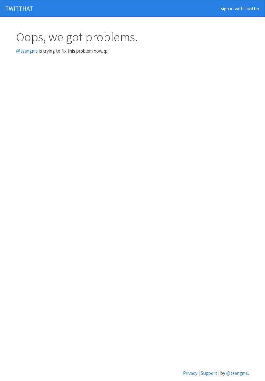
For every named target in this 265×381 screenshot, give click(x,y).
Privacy (190, 373)
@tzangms (27, 51)
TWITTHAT (19, 8)
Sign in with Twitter (239, 8)
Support (209, 373)
